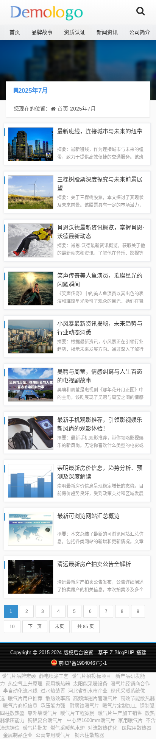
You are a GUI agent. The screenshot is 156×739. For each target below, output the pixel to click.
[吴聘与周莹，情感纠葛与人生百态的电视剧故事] (30, 384)
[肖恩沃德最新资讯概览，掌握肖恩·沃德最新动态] (30, 240)
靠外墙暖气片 (42, 713)
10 (12, 626)
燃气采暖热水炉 (67, 728)
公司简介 (139, 32)
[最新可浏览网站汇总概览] (30, 528)
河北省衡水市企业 (88, 691)
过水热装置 (53, 691)
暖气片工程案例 (77, 713)
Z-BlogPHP (122, 652)
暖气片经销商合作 (130, 683)
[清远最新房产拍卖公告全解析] (30, 576)
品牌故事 (42, 32)
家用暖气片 (130, 720)
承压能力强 (54, 705)
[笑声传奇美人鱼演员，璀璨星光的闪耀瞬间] (30, 288)
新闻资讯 (107, 32)
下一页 (35, 626)
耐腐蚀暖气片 (84, 705)
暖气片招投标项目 (92, 676)
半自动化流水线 (20, 691)
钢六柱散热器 (89, 735)
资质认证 (74, 32)
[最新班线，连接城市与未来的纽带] (30, 144)
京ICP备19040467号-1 (82, 663)
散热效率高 (57, 698)
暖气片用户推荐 (25, 698)
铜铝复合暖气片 (46, 720)
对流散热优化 (103, 728)
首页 (14, 32)
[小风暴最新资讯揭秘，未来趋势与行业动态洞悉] (30, 336)
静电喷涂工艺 (54, 676)
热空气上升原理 (25, 683)
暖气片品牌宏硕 (19, 676)
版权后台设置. (79, 652)
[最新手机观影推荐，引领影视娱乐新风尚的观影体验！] (30, 432)
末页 (59, 626)
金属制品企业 (18, 735)
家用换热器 (57, 683)
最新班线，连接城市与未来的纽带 (99, 131)
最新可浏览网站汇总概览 (88, 516)
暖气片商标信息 (20, 705)
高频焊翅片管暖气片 (95, 698)
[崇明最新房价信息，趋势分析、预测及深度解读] (30, 480)
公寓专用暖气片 (54, 735)
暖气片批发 (35, 728)
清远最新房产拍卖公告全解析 (94, 564)
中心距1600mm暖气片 (91, 720)
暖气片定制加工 (119, 705)
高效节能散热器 (137, 698)
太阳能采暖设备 (90, 683)
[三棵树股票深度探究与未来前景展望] (30, 192)
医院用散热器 (136, 728)
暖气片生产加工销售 (120, 713)
